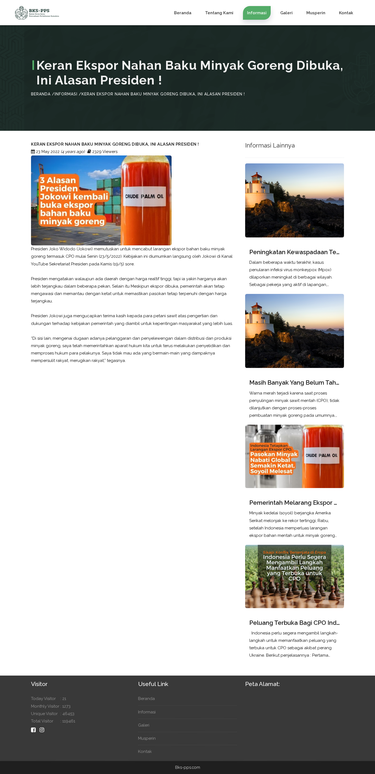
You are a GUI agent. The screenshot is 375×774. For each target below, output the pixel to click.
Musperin (315, 12)
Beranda (182, 12)
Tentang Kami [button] (219, 12)
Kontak (346, 12)
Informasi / (68, 94)
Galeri (286, 12)
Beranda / (43, 94)
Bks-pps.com (187, 767)
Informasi (257, 12)
